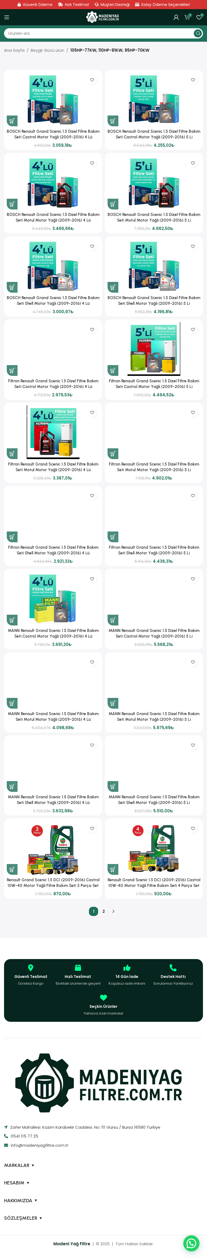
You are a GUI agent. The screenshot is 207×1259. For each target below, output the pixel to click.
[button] (12, 121)
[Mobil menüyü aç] (6, 17)
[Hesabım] (176, 17)
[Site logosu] (103, 17)
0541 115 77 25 (24, 1136)
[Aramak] (198, 33)
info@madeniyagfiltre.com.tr (39, 1145)
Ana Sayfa (14, 50)
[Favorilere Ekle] (92, 80)
